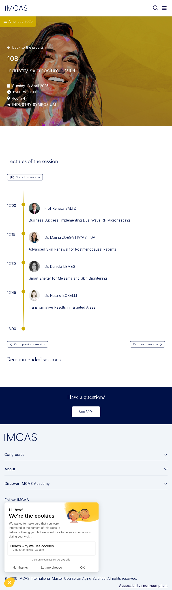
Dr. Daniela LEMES (59, 266)
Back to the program (29, 47)
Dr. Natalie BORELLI (60, 295)
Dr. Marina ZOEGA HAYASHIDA (69, 237)
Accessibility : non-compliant (143, 585)
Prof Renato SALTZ (60, 208)
